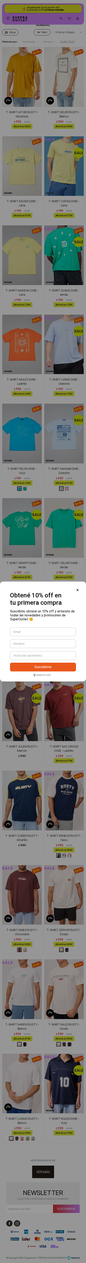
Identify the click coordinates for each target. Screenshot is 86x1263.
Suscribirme (43, 667)
